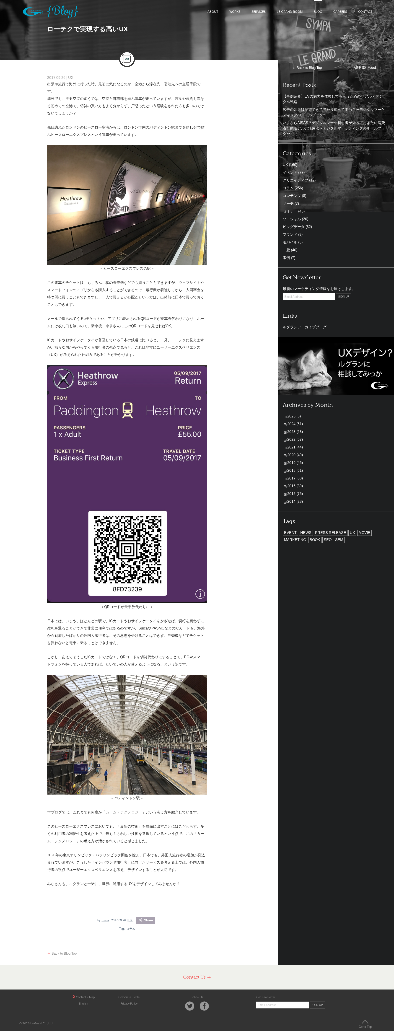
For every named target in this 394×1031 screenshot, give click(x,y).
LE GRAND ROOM (290, 12)
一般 (286, 250)
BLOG (318, 12)
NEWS (305, 533)
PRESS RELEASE (330, 533)
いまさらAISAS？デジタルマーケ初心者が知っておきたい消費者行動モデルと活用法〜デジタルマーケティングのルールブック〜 (334, 128)
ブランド (290, 234)
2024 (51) (295, 424)
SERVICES (258, 12)
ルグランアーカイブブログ (305, 327)
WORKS (234, 12)
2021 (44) (295, 447)
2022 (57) (295, 439)
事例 (286, 258)
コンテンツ (292, 196)
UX (70, 78)
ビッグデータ (294, 227)
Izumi (105, 920)
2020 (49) (295, 455)
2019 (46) (295, 463)
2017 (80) (295, 478)
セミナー (290, 211)
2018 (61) (295, 470)
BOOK (315, 540)
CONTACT (365, 12)
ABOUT (212, 12)
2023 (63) (295, 432)
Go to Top (365, 1026)
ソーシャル (292, 219)
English (83, 1003)
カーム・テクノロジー (124, 812)
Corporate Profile (129, 997)
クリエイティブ (295, 180)
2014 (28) (295, 501)
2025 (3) (294, 416)
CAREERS (340, 12)
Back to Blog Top (64, 953)
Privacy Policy (129, 1003)
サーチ (288, 203)
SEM (339, 540)
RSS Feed (367, 68)
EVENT (290, 533)
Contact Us (195, 977)
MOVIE (364, 533)
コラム (130, 928)
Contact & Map (85, 997)
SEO (328, 540)
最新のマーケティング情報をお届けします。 (319, 289)
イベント (290, 172)
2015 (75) (295, 494)
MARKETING (295, 540)
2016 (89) (295, 486)
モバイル (290, 242)
